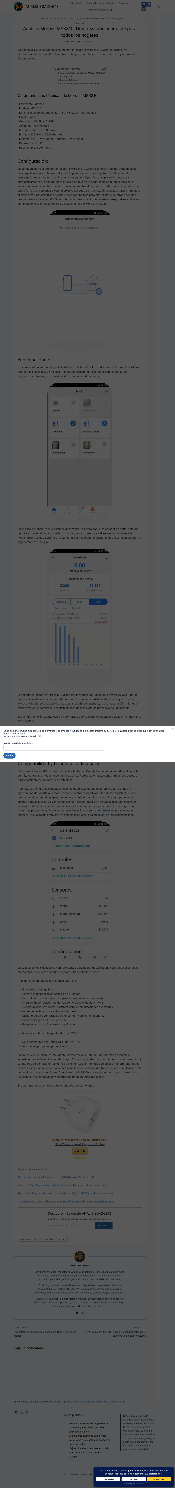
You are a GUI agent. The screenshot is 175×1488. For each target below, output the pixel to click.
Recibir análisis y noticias (19, 743)
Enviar (9, 755)
